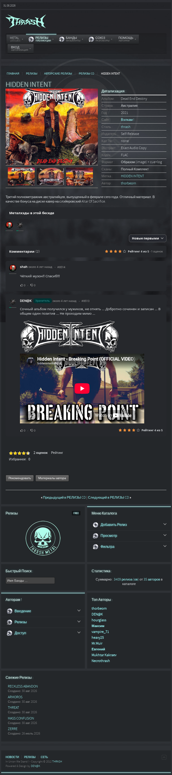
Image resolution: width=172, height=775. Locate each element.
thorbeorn (128, 183)
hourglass (99, 620)
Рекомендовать (20, 478)
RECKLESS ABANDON (23, 686)
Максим (98, 626)
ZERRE (12, 729)
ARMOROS (15, 697)
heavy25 (98, 638)
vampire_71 (100, 632)
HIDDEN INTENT (132, 176)
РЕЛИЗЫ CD (86, 73)
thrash (126, 127)
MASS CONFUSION (21, 718)
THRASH (57, 761)
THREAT (13, 708)
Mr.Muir (97, 643)
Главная (13, 73)
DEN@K (26, 301)
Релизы (31, 73)
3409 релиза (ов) (126, 579)
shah (24, 267)
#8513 (86, 301)
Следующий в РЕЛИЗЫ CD (109, 497)
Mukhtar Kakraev (104, 655)
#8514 (61, 267)
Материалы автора (52, 478)
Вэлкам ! (127, 120)
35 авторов (152, 579)
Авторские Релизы (58, 73)
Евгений (98, 649)
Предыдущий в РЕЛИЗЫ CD (63, 497)
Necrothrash (101, 661)
